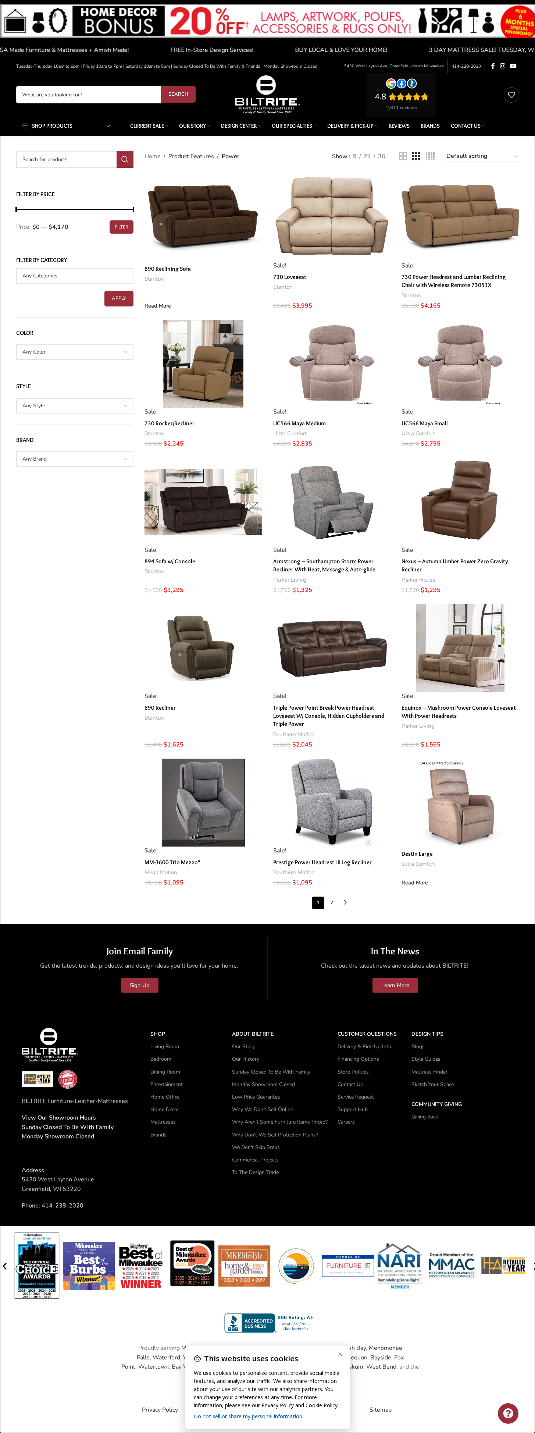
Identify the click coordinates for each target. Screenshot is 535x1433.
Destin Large (417, 853)
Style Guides (426, 1059)
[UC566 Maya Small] (460, 364)
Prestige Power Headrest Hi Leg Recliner (322, 862)
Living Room (164, 1046)
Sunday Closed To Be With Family (271, 1071)
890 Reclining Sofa (168, 268)
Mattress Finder (429, 1071)
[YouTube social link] (513, 66)
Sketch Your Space (432, 1084)
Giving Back (424, 1116)
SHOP (157, 1034)
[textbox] (75, 275)
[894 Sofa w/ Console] (203, 502)
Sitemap (381, 1410)
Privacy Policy (160, 1410)
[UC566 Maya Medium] (332, 364)
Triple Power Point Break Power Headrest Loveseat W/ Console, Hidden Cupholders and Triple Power (328, 716)
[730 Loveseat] (332, 217)
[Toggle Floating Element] (508, 1413)
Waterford (166, 1358)
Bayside (380, 1358)
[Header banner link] (267, 29)
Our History (245, 1059)
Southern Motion (294, 734)
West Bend (381, 1367)
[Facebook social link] (493, 66)
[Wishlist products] (511, 95)
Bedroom (160, 1059)
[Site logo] (267, 94)
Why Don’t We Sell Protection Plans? (275, 1134)
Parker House (418, 580)
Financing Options (358, 1059)
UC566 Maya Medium (299, 423)
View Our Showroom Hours (59, 1118)
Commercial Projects (255, 1159)
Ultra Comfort (290, 433)
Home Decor (164, 1109)
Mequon (356, 1358)
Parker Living (289, 580)
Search (178, 94)
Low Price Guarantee (256, 1096)
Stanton (154, 279)
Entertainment (166, 1084)
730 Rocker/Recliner (170, 423)
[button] (4, 1266)
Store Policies (353, 1071)
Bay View (184, 1367)
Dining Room (165, 1071)
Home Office (164, 1096)
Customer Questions (367, 1034)
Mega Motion (161, 872)
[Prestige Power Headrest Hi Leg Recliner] (332, 803)
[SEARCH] (125, 159)
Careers (346, 1121)
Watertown (153, 1367)
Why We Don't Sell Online (262, 1109)
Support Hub (353, 1109)
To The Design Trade (255, 1172)
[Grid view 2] (403, 156)
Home (153, 156)
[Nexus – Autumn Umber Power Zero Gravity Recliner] (460, 502)
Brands (158, 1134)
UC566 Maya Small (425, 423)
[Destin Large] (460, 803)
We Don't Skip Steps (256, 1147)
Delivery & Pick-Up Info (364, 1046)
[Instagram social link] (502, 66)
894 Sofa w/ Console (170, 561)
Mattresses (163, 1121)
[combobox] (75, 352)
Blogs (418, 1046)
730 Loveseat (289, 276)
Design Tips (427, 1034)
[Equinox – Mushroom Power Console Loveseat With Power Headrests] (460, 648)
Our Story (243, 1046)
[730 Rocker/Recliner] (203, 364)
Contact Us (350, 1084)
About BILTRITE (253, 1034)
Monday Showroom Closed (58, 1136)
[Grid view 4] (430, 156)
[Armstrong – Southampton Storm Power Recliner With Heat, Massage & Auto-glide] (332, 502)
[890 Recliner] (203, 648)
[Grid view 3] (416, 156)
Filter (121, 227)
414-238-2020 (466, 66)
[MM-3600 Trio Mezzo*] (203, 803)
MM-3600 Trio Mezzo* (172, 862)
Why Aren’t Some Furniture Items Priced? (280, 1121)
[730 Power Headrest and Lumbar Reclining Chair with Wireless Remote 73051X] (460, 217)
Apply (119, 298)
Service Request (356, 1096)
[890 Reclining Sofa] (203, 217)
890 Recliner (160, 707)
